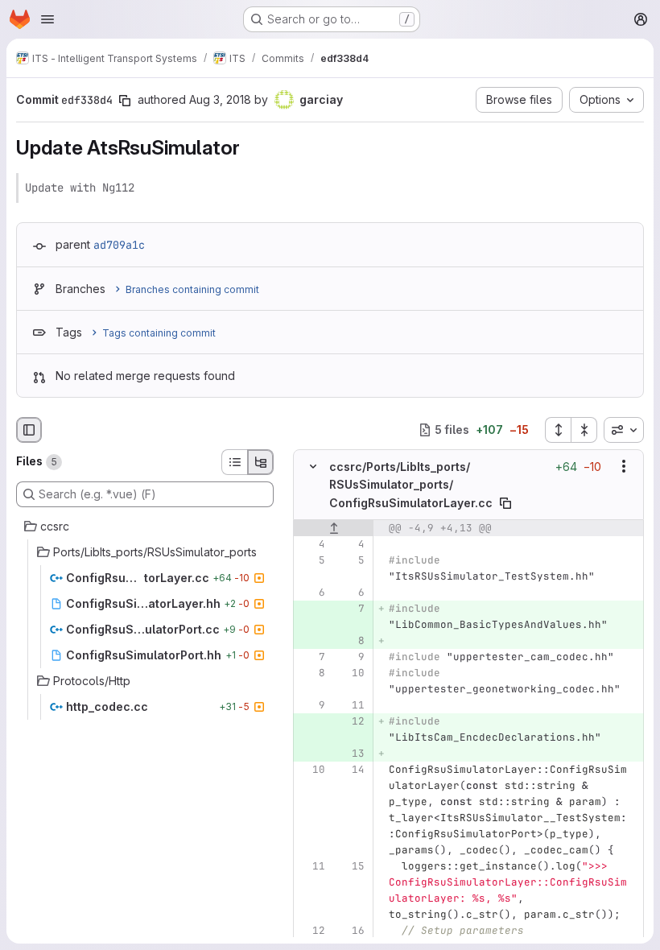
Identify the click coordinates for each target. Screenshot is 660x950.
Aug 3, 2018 (220, 99)
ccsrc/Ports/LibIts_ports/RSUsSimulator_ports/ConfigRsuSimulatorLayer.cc (411, 485)
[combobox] (624, 430)
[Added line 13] (351, 753)
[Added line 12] (351, 720)
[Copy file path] (505, 502)
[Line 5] (311, 559)
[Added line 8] (351, 640)
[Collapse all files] (584, 430)
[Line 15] (351, 865)
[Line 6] (311, 592)
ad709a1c (119, 245)
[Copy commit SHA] (124, 100)
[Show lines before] (333, 527)
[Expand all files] (558, 430)
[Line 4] (311, 543)
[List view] (234, 462)
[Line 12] (311, 930)
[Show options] (623, 466)
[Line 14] (351, 769)
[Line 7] (311, 656)
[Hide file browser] (29, 430)
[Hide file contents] (313, 466)
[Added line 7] (351, 608)
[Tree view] (261, 462)
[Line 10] (351, 672)
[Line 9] (351, 656)
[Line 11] (351, 704)
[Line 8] (311, 672)
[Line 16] (351, 930)
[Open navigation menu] (47, 19)
